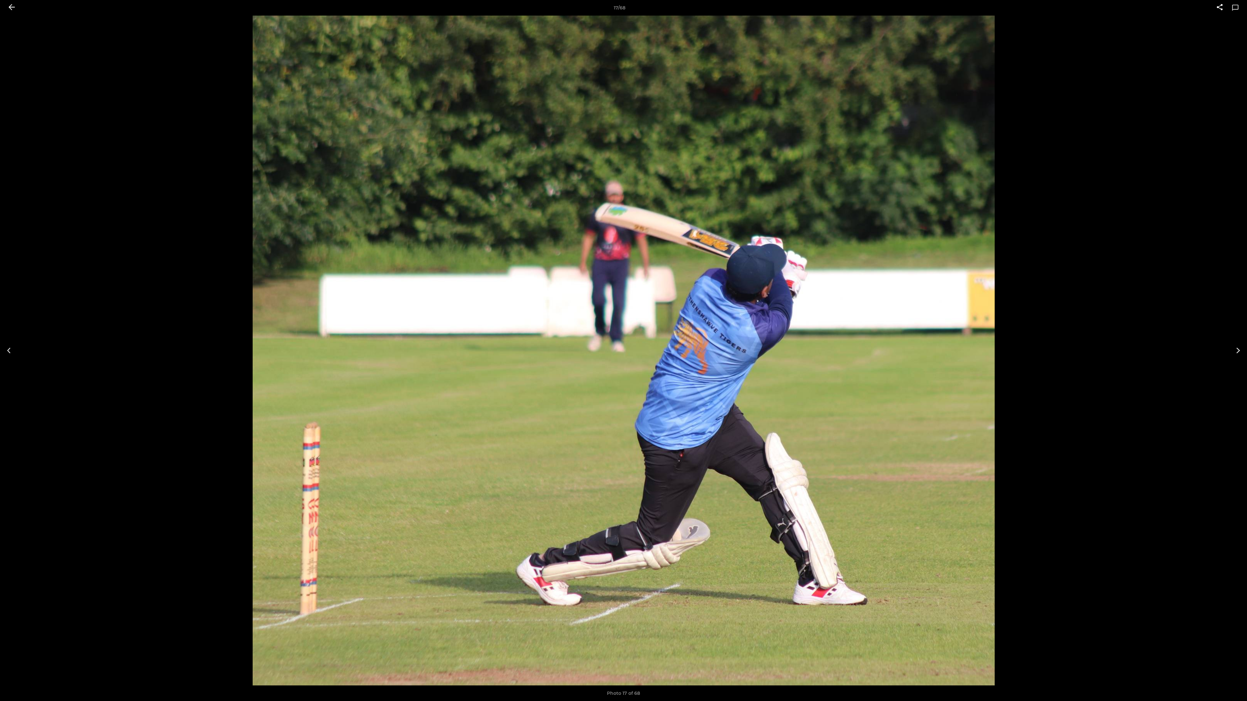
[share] (1220, 7)
